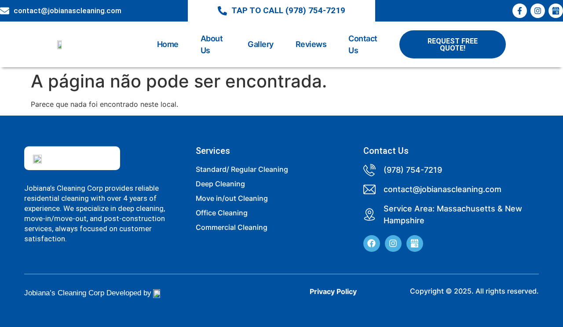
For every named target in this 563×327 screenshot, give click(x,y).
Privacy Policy (333, 291)
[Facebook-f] (519, 11)
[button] (452, 44)
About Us (212, 44)
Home (168, 44)
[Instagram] (537, 11)
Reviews (311, 44)
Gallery (261, 44)
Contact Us (362, 44)
